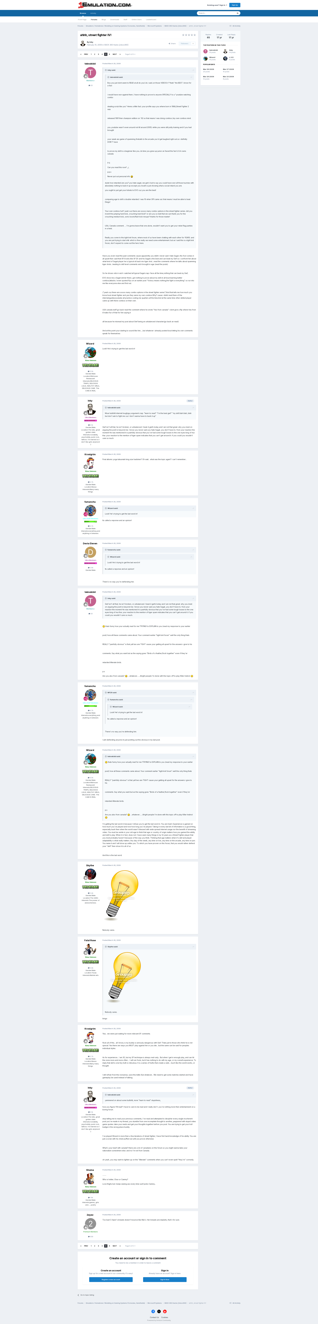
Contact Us (154, 1317)
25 (91, 85)
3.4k (91, 893)
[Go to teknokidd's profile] (90, 72)
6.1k (91, 425)
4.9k (91, 968)
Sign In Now (164, 1280)
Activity (93, 13)
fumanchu (90, 502)
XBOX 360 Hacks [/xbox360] (116, 45)
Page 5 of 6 (129, 54)
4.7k (91, 526)
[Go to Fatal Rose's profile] (90, 949)
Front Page (82, 20)
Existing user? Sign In (216, 5)
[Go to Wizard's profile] (90, 352)
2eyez (90, 1215)
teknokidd (90, 63)
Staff (125, 20)
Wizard (90, 343)
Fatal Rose (90, 940)
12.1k (91, 371)
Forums (94, 20)
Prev (86, 54)
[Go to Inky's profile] (83, 43)
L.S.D (231, 57)
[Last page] (120, 54)
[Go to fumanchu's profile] (90, 510)
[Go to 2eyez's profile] (90, 1223)
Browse (83, 13)
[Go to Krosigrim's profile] (90, 463)
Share (173, 43)
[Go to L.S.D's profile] (225, 58)
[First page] (81, 54)
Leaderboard (151, 20)
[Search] (237, 13)
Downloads (114, 20)
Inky (91, 42)
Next (115, 54)
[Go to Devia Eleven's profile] (90, 552)
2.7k (91, 482)
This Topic (228, 13)
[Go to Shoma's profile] (90, 1178)
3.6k (91, 568)
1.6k (91, 1197)
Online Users (137, 20)
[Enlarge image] (132, 176)
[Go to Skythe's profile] (90, 874)
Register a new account (111, 1280)
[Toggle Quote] (106, 70)
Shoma (90, 1170)
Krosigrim (90, 454)
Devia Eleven (90, 543)
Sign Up (235, 5)
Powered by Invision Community (159, 1320)
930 (91, 1237)
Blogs (104, 20)
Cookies (164, 1317)
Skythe (90, 865)
